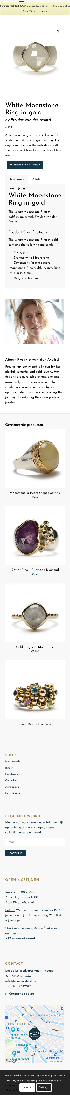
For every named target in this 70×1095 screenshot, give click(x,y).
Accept (27, 1087)
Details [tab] (36, 179)
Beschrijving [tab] (16, 179)
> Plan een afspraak (20, 938)
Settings (44, 1087)
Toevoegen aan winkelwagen (25, 165)
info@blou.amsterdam (20, 981)
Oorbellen (11, 780)
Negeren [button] (42, 11)
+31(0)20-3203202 (18, 986)
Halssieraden (12, 774)
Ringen (9, 768)
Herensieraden (13, 793)
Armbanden (12, 787)
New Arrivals (12, 761)
